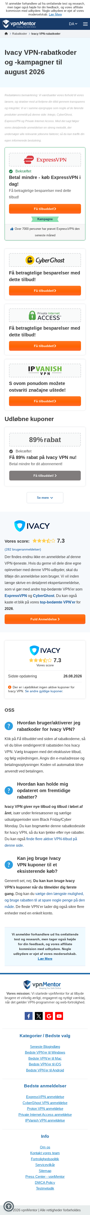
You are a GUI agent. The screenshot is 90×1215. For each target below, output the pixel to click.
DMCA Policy (45, 1182)
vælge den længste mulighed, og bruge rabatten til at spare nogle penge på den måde (45, 900)
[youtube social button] (59, 1016)
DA (72, 24)
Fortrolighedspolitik (45, 1159)
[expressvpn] (45, 194)
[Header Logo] (19, 24)
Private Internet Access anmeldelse (45, 1115)
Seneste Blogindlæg (45, 1047)
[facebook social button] (29, 1016)
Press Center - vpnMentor (45, 1176)
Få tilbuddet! (44, 209)
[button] (9, 1206)
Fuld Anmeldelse (44, 619)
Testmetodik (45, 1188)
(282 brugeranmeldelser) (23, 549)
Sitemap (45, 1171)
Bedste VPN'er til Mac (45, 1058)
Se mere (43, 497)
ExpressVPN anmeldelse (45, 1097)
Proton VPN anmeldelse (45, 1108)
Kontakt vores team (45, 1153)
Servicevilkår (45, 1165)
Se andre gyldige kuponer (43, 691)
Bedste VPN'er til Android (45, 1070)
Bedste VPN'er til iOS (45, 1064)
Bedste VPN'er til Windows (45, 1052)
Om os (45, 1147)
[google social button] (49, 1016)
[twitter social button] (39, 1016)
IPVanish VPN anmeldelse (45, 1120)
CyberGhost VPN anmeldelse (45, 1103)
